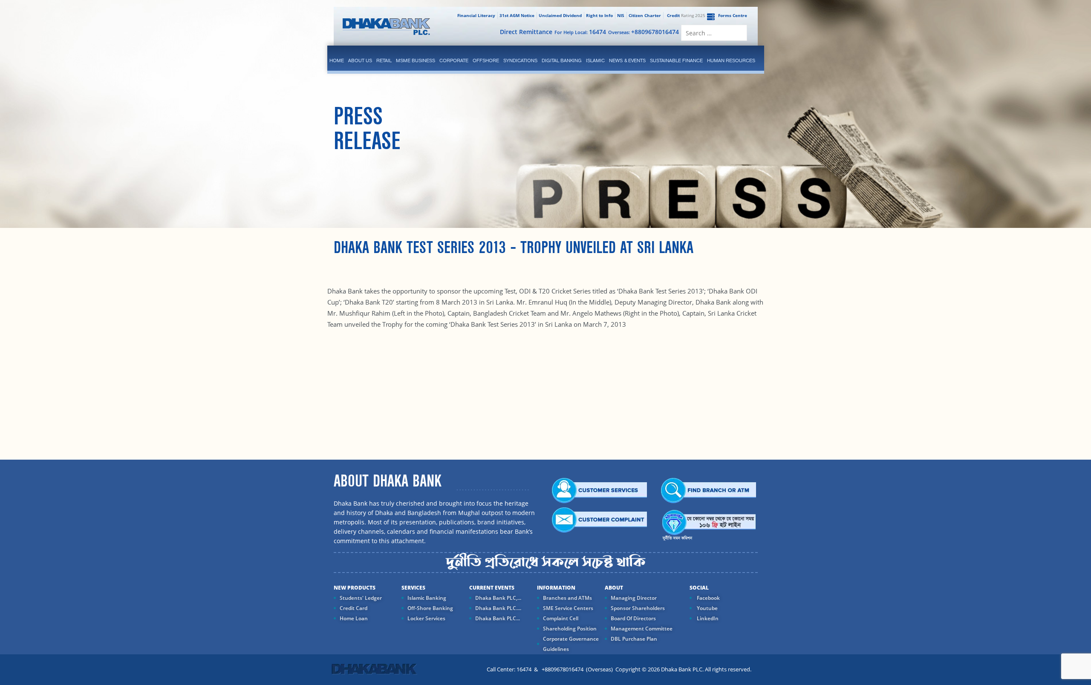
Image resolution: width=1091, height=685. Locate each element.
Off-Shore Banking (430, 608)
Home (336, 60)
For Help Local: (580, 32)
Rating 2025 (686, 15)
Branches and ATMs (567, 598)
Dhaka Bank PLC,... (498, 598)
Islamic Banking (426, 598)
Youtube (707, 608)
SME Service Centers (568, 608)
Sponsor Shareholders (638, 608)
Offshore (486, 60)
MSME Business (415, 60)
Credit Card (353, 608)
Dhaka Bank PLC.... (498, 608)
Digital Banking (562, 60)
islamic (595, 60)
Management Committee (641, 628)
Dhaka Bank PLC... (497, 618)
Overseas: (643, 32)
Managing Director (634, 598)
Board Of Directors (633, 618)
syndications (520, 60)
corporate (453, 60)
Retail (384, 60)
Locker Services (426, 618)
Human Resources (731, 60)
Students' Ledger (361, 598)
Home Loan (354, 618)
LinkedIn (707, 618)
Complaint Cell (560, 618)
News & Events (627, 60)
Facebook (708, 598)
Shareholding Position (570, 628)
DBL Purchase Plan (634, 638)
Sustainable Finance (676, 60)
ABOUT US (360, 60)
